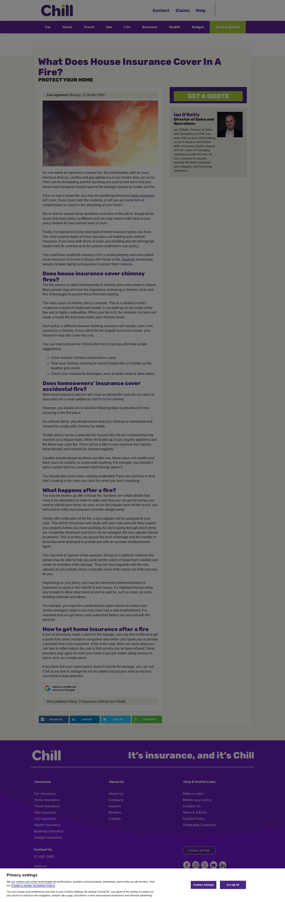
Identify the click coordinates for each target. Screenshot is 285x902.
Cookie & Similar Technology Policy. (33, 885)
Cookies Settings (203, 884)
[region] (142, 885)
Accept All (233, 884)
